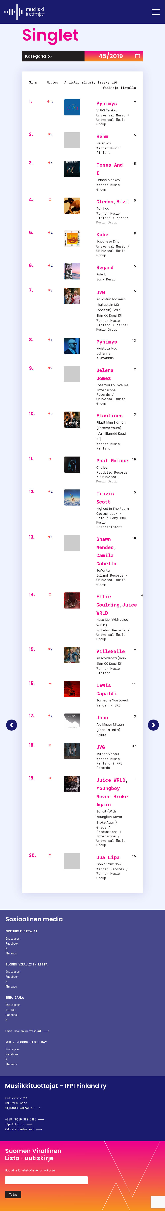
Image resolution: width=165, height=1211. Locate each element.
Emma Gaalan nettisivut (23, 1031)
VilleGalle (110, 651)
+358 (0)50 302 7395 (20, 1119)
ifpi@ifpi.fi (15, 1124)
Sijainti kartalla (19, 1108)
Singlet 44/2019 (11, 725)
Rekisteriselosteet (19, 1129)
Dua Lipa (108, 857)
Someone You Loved (112, 700)
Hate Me (103, 619)
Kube (102, 234)
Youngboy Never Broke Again (112, 796)
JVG (100, 292)
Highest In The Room (112, 508)
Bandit (101, 811)
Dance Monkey (108, 180)
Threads (11, 953)
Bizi (122, 201)
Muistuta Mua (106, 348)
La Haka (112, 730)
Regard (104, 267)
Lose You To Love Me (112, 385)
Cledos (104, 201)
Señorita (103, 570)
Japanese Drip (108, 241)
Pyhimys (106, 103)
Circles (101, 467)
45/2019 (111, 56)
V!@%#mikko (107, 110)
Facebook (12, 943)
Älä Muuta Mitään (110, 724)
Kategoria (35, 56)
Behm (102, 136)
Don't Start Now (108, 864)
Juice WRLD (110, 780)
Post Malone (112, 460)
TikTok (10, 1010)
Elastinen (109, 415)
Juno (102, 717)
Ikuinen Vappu (107, 754)
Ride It (101, 274)
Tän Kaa (102, 208)
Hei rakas (103, 143)
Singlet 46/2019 (153, 725)
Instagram (12, 938)
